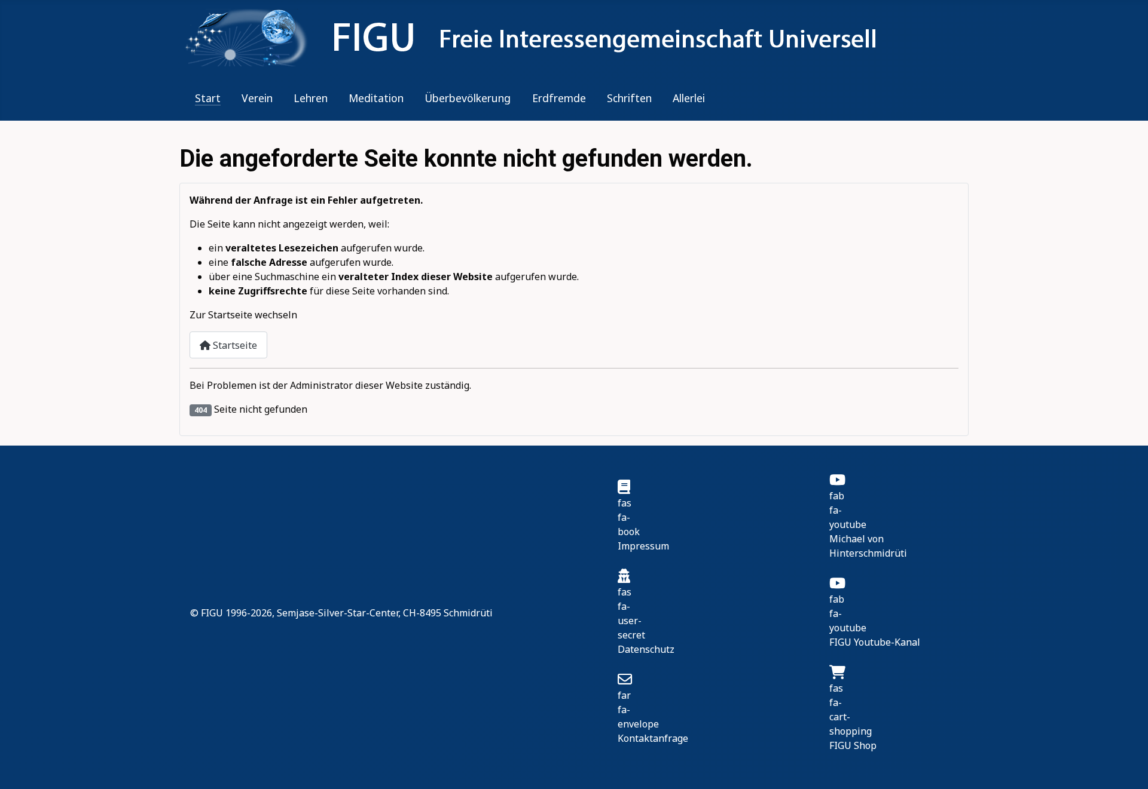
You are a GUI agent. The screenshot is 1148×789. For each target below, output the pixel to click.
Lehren (311, 98)
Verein (257, 98)
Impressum (643, 545)
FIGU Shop (853, 745)
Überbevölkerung (468, 98)
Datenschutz (646, 649)
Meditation (376, 98)
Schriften (629, 98)
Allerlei (689, 98)
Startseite (233, 345)
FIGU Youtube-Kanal (874, 642)
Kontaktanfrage (653, 738)
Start (208, 98)
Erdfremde (559, 98)
